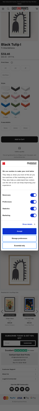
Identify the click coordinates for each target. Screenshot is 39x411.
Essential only (19, 246)
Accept (19, 231)
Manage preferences (19, 238)
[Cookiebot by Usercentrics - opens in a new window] (28, 163)
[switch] (33, 202)
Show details (27, 224)
